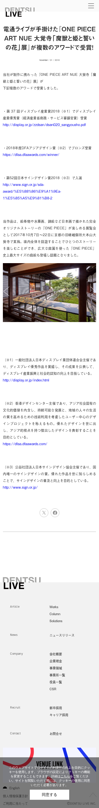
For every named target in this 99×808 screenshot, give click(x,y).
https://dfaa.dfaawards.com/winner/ (31, 154)
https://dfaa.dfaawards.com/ (25, 443)
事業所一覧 (57, 675)
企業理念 (56, 661)
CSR (53, 689)
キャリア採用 (59, 714)
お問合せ (56, 733)
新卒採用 (56, 707)
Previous (6, 291)
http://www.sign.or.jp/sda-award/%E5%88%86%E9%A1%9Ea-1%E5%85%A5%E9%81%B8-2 (32, 191)
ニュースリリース (62, 635)
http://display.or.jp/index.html (26, 379)
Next (93, 291)
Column (55, 613)
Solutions (56, 620)
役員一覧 (56, 682)
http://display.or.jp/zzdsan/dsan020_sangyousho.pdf (44, 124)
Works (54, 606)
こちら (65, 776)
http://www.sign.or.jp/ (20, 487)
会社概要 (56, 654)
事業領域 (56, 668)
